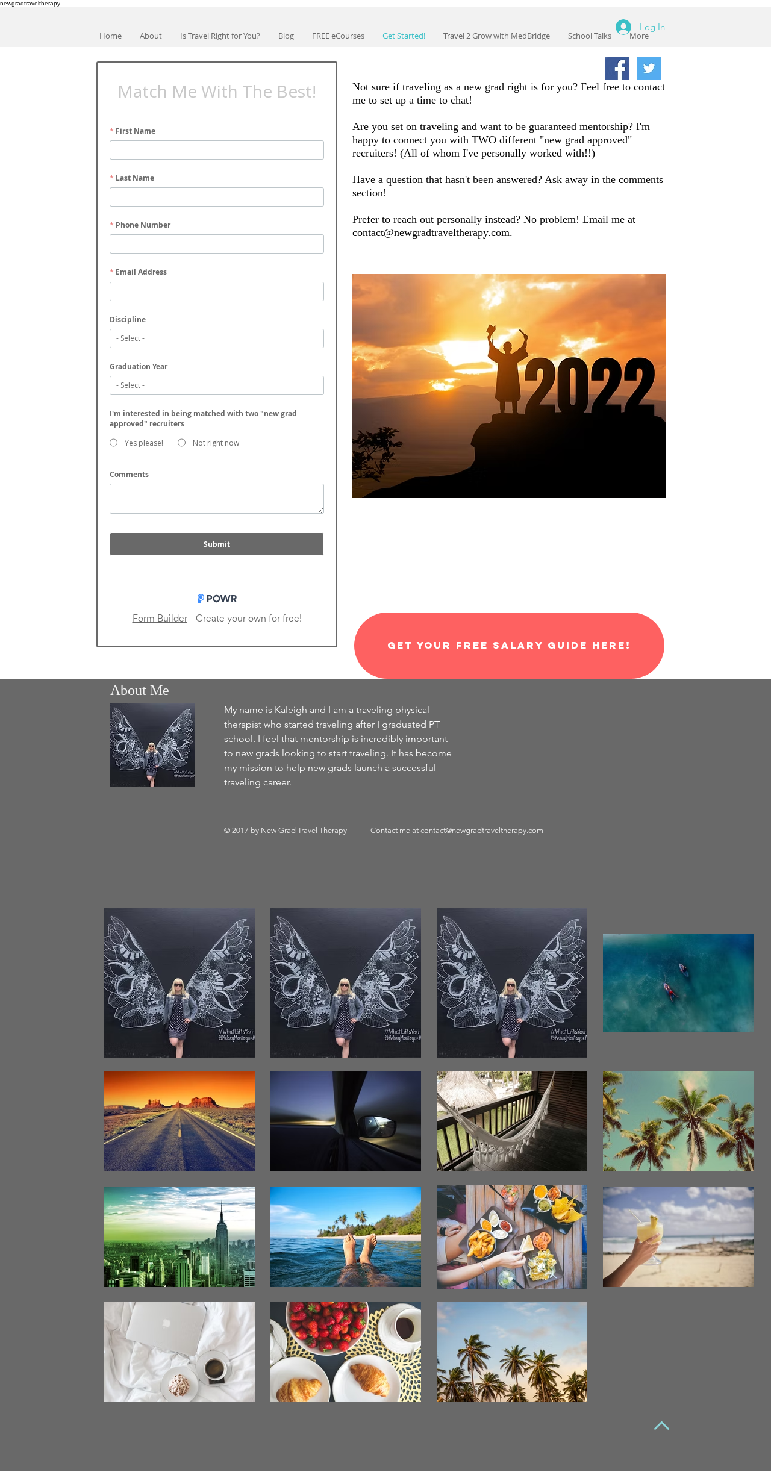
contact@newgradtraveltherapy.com (431, 232)
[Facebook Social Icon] (617, 68)
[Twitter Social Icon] (649, 68)
